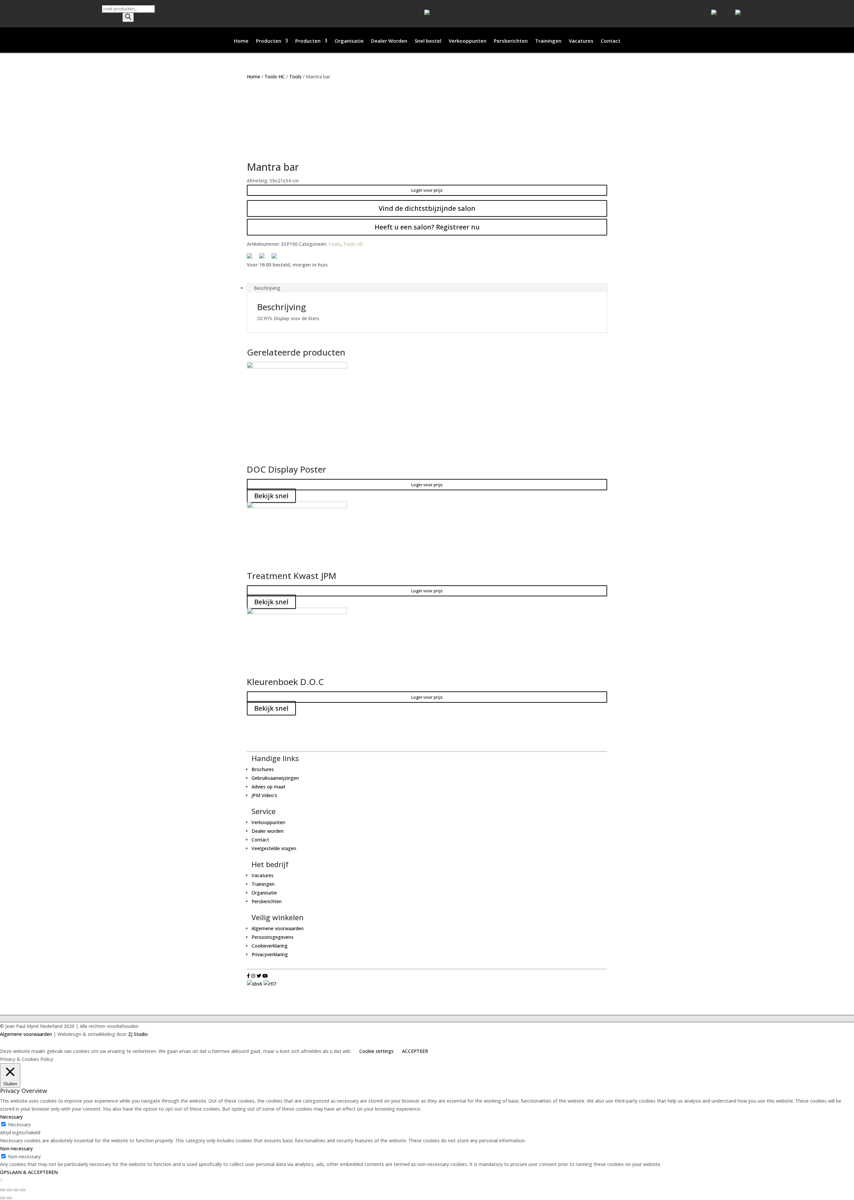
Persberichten (511, 41)
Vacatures (581, 41)
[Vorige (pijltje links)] (2, 1198)
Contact (610, 41)
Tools (295, 76)
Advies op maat (269, 786)
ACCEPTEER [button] (415, 1051)
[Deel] (9, 1190)
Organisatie (349, 41)
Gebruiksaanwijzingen (275, 778)
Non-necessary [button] (16, 1148)
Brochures (263, 769)
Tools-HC (275, 76)
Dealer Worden (389, 41)
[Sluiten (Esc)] (2, 1190)
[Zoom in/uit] (22, 1190)
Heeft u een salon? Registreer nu (427, 226)
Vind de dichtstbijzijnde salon (427, 208)
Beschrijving (267, 288)
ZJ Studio (138, 1034)
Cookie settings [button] (376, 1051)
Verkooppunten (467, 41)
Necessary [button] (11, 1117)
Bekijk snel (271, 495)
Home (241, 41)
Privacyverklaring (270, 954)
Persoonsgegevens (273, 937)
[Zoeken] (128, 17)
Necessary (19, 1124)
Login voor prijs (427, 190)
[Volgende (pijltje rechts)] (9, 1198)
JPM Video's (264, 795)
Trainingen (548, 41)
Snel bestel (428, 41)
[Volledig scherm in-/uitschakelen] (16, 1190)
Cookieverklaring (270, 946)
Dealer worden (268, 831)
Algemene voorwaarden (278, 928)
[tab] (427, 288)
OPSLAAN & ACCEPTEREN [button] (29, 1172)
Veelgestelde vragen (274, 848)
